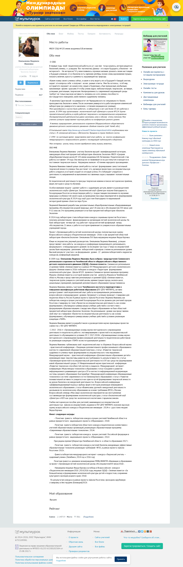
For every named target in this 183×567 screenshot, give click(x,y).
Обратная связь (76, 541)
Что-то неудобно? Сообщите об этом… (142, 537)
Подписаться (33, 83)
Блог (61, 33)
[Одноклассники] (145, 531)
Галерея (91, 33)
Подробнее (88, 517)
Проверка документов (79, 551)
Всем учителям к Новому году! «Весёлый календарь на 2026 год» (152, 138)
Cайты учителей (52, 18)
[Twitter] (142, 531)
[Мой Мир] (147, 531)
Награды (119, 33)
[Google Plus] (150, 531)
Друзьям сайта (75, 546)
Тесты (81, 33)
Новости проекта (149, 131)
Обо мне (51, 33)
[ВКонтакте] (139, 531)
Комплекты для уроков (154, 92)
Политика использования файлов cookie (33, 562)
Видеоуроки (149, 79)
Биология (19, 117)
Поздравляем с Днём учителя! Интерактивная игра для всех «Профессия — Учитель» (154, 161)
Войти (124, 18)
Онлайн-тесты (149, 88)
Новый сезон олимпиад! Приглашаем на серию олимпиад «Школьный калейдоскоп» (153, 149)
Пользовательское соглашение (29, 556)
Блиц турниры (149, 108)
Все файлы (81, 18)
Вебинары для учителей (154, 104)
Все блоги (68, 18)
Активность (105, 33)
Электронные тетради (153, 83)
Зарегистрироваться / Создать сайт (149, 18)
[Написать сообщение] (21, 83)
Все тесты (95, 18)
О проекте (73, 537)
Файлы (70, 33)
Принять (121, 559)
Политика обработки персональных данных (35, 559)
